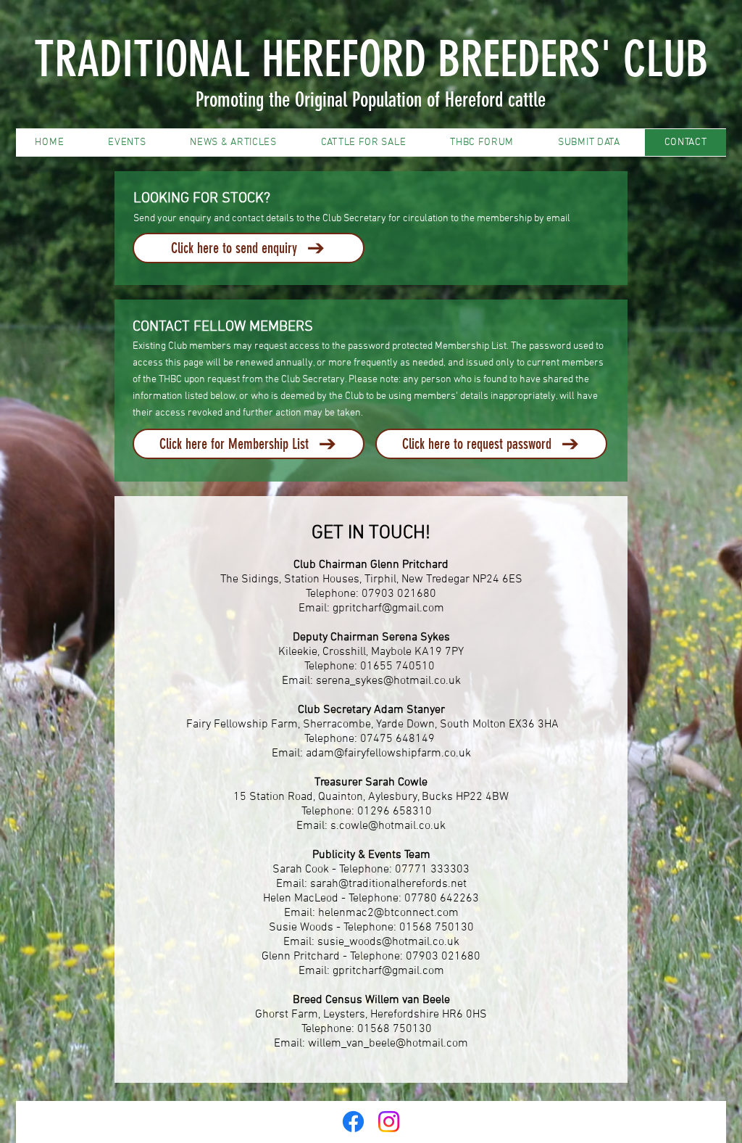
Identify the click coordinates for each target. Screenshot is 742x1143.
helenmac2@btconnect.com (388, 913)
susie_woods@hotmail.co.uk (388, 942)
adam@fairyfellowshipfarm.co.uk (388, 753)
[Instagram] (389, 1121)
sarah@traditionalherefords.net (388, 884)
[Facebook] (353, 1121)
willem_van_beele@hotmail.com (388, 1043)
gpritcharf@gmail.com (388, 608)
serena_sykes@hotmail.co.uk (388, 681)
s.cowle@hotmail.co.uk (388, 826)
